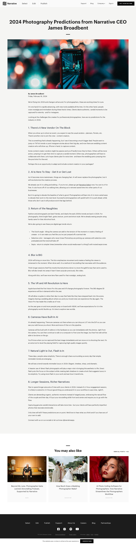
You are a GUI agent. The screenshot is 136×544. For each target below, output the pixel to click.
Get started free (125, 3)
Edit (34, 3)
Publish (44, 3)
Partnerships (106, 523)
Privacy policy (72, 534)
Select (24, 3)
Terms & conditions (60, 534)
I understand (87, 541)
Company (100, 3)
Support (83, 3)
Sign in (111, 3)
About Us (71, 523)
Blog (91, 3)
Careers (83, 523)
